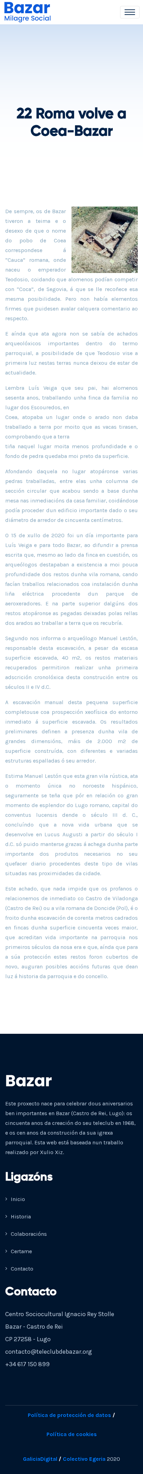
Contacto (21, 1268)
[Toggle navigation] (130, 12)
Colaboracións (28, 1234)
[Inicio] (31, 12)
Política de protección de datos (69, 1415)
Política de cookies (72, 1434)
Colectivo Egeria (84, 1459)
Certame (20, 1251)
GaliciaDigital (40, 1459)
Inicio (17, 1199)
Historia (20, 1216)
